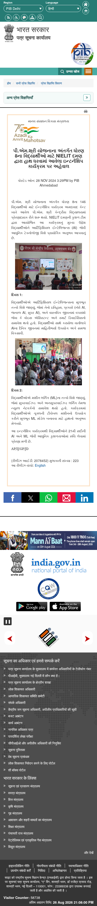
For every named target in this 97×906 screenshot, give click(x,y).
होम (9, 83)
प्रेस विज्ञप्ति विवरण (51, 83)
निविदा (41, 870)
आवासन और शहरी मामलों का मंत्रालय (30, 819)
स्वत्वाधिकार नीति (79, 866)
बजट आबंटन (15, 715)
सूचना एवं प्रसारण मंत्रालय (24, 785)
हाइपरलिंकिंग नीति (19, 866)
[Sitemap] (32, 16)
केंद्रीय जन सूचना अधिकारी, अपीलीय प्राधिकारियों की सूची (42, 709)
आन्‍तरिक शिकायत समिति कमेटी (26, 695)
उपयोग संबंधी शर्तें (21, 870)
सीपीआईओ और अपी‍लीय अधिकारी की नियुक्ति (34, 742)
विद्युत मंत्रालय (16, 846)
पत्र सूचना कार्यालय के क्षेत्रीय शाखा (29, 682)
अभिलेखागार (60, 870)
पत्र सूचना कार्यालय (33, 37)
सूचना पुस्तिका (16, 749)
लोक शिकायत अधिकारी (21, 688)
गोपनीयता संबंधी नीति (49, 866)
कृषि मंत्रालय (16, 806)
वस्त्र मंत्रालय (16, 792)
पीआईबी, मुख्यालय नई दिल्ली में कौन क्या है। (34, 675)
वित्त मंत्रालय (15, 799)
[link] (48, 539)
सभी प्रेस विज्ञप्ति (25, 83)
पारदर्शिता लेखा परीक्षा (20, 736)
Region (8, 2)
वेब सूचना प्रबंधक (18, 756)
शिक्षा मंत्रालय (16, 826)
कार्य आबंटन (15, 722)
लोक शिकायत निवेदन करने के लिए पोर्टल (31, 763)
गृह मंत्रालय (15, 812)
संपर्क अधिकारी (16, 702)
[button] (16, 16)
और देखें (88, 852)
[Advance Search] (40, 16)
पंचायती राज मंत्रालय (20, 833)
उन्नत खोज (72, 71)
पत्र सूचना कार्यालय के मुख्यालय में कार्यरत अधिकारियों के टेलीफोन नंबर (49, 668)
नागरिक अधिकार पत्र (20, 729)
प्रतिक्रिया (80, 870)
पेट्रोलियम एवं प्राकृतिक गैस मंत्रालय (30, 839)
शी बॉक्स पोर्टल (16, 769)
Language (52, 2)
